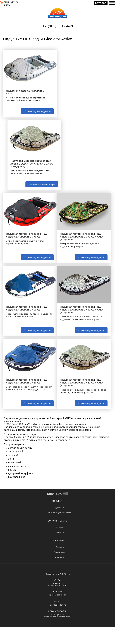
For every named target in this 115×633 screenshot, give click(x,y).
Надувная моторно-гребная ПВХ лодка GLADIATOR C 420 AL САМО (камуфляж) (81, 383)
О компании (59, 552)
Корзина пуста (11, 2)
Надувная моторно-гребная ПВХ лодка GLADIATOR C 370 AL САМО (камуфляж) (81, 237)
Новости (60, 532)
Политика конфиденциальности (57, 621)
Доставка (59, 508)
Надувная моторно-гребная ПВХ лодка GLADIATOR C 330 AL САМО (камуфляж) (31, 164)
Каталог (100, 2)
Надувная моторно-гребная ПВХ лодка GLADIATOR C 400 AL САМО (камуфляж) (81, 310)
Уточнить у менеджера (37, 111)
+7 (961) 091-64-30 (58, 26)
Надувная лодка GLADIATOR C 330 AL (25, 92)
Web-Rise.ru (65, 574)
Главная (60, 547)
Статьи (59, 527)
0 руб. (7, 5)
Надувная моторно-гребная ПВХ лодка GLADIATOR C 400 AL (26, 308)
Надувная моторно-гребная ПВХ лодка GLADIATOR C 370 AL (26, 235)
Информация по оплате (59, 513)
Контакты (59, 557)
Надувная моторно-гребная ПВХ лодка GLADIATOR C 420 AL (26, 381)
